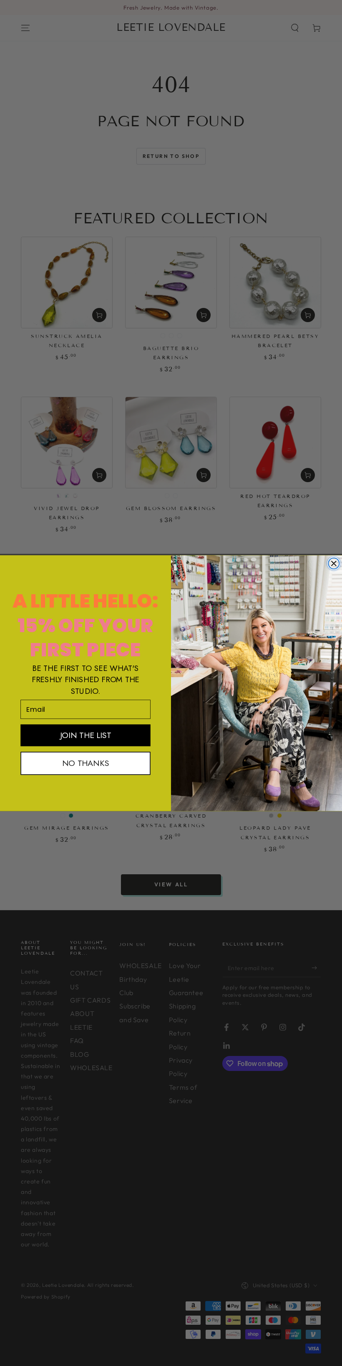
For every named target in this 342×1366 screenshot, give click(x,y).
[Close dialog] (333, 563)
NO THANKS (85, 763)
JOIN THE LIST (85, 735)
